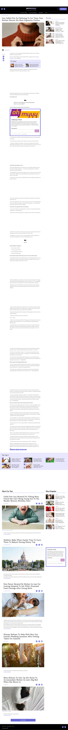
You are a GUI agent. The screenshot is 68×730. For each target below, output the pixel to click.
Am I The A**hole (23, 12)
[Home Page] (31, 9)
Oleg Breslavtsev (4, 711)
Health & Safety (58, 33)
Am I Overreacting (32, 12)
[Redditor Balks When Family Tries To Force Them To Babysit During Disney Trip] (23, 558)
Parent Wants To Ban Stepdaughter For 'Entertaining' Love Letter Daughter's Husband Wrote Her (60, 43)
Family (56, 21)
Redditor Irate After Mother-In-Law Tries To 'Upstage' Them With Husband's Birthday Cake (19, 66)
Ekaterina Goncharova (5, 530)
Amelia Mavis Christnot (7, 544)
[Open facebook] (2, 9)
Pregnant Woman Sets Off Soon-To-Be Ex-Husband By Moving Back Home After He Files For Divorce (16, 461)
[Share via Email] (3, 60)
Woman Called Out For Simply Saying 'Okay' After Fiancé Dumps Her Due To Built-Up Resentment (38, 461)
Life (46, 12)
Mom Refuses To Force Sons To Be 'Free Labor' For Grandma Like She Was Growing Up (60, 529)
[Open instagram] (4, 9)
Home (3, 15)
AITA (25, 449)
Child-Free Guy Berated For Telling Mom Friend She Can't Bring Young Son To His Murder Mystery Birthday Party (21, 499)
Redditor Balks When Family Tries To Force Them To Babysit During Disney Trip (22, 541)
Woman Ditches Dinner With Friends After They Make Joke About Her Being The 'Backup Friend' (34, 66)
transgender (12, 449)
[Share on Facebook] (3, 56)
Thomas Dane (6, 503)
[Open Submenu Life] (47, 12)
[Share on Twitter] (3, 58)
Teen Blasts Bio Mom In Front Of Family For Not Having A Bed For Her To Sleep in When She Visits (60, 461)
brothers (21, 449)
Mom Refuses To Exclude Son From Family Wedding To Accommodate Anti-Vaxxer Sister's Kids (59, 523)
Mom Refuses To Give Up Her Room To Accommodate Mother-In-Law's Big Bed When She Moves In (21, 680)
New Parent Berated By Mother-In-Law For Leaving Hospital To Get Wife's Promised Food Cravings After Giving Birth (22, 586)
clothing (17, 449)
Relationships (58, 27)
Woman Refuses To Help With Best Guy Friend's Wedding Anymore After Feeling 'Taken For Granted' (21, 636)
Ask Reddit (41, 12)
